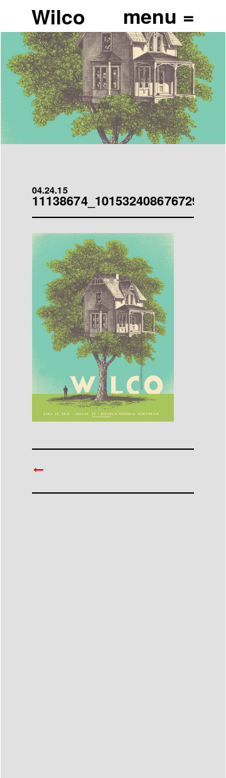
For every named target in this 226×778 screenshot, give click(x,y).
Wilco (58, 16)
